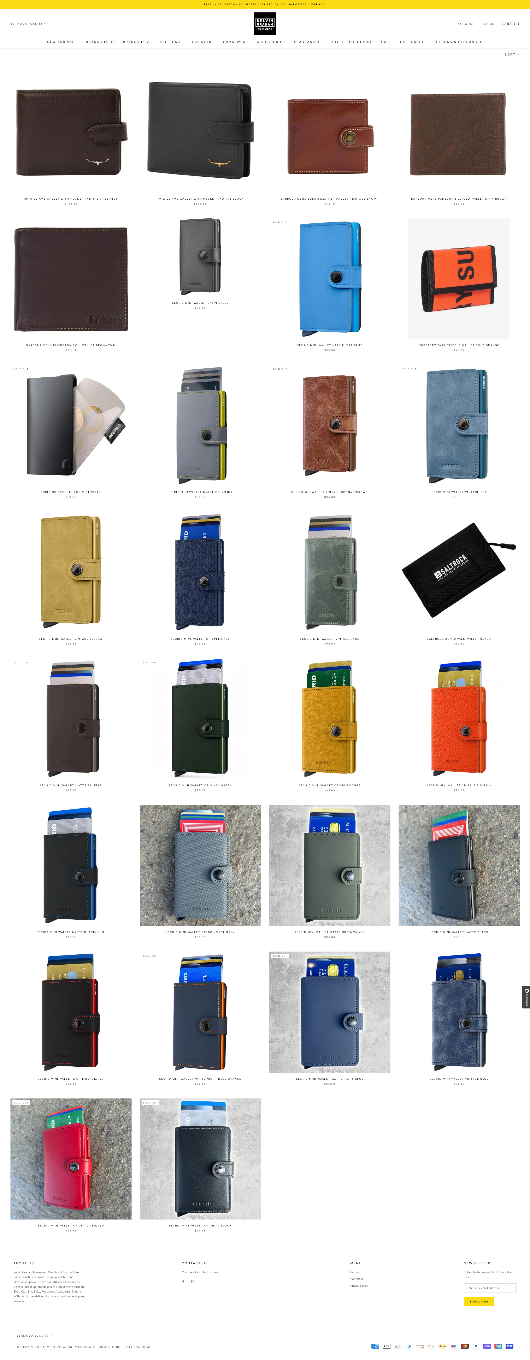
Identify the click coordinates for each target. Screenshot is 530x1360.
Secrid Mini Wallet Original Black (200, 1225)
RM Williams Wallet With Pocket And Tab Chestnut (71, 198)
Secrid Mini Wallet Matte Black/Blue (71, 932)
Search (488, 23)
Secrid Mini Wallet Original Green (200, 785)
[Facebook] (183, 1281)
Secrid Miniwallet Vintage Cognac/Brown (329, 492)
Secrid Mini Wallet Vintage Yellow (71, 638)
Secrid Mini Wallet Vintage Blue (459, 1078)
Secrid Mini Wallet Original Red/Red (71, 1225)
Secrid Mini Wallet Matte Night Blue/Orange (200, 1078)
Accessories (271, 42)
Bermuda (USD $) (26, 23)
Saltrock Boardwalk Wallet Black (459, 638)
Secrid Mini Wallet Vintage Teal (459, 492)
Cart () (510, 24)
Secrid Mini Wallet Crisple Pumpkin (459, 785)
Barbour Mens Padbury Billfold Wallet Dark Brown (459, 198)
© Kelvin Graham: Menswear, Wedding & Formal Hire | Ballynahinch (84, 1346)
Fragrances (307, 42)
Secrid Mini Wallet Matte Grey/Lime (200, 492)
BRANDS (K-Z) (137, 42)
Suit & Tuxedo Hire (351, 42)
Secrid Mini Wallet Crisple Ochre (330, 785)
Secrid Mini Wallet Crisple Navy (200, 638)
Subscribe (479, 1301)
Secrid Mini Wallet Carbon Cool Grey (200, 932)
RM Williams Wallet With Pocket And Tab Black (200, 198)
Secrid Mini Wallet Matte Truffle (71, 785)
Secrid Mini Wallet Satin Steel (200, 302)
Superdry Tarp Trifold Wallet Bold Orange (459, 345)
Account (466, 23)
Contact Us (357, 1279)
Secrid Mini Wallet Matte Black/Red (71, 1078)
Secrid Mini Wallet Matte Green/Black (329, 932)
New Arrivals (62, 42)
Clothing (170, 42)
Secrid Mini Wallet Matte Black (459, 932)
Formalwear (234, 42)
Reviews (527, 1000)
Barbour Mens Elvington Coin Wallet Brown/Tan (71, 345)
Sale (386, 42)
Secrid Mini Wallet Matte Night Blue (330, 1078)
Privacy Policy (359, 1286)
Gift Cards (412, 42)
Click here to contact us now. (200, 1272)
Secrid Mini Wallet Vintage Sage (329, 638)
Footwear (200, 42)
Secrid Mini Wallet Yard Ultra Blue (330, 345)
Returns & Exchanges (458, 42)
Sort (511, 55)
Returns (355, 1272)
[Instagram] (192, 1281)
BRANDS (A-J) (100, 42)
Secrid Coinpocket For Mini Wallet (71, 492)
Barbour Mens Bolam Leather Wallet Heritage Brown (330, 198)
